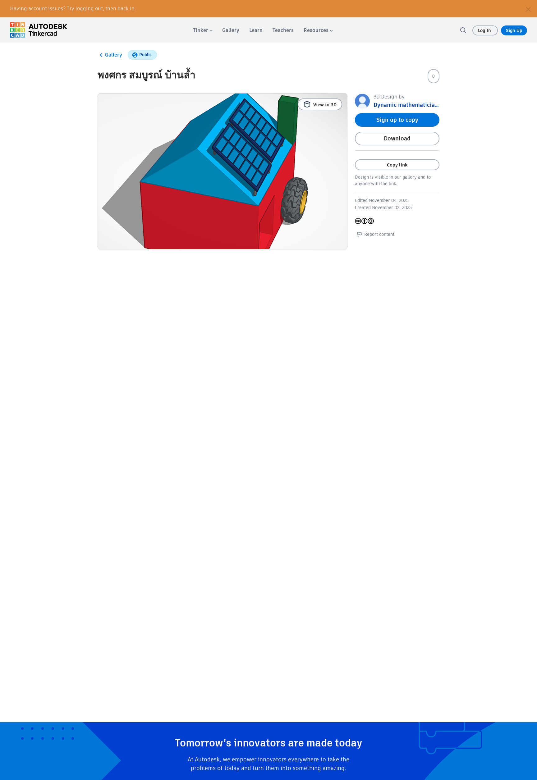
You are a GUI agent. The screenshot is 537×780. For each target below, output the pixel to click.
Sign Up (514, 30)
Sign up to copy (397, 120)
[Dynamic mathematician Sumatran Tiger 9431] (362, 101)
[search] (463, 30)
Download (397, 138)
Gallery (113, 54)
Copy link (397, 165)
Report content (379, 234)
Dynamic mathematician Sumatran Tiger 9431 (434, 105)
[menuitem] (202, 30)
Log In (485, 30)
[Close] (528, 8)
